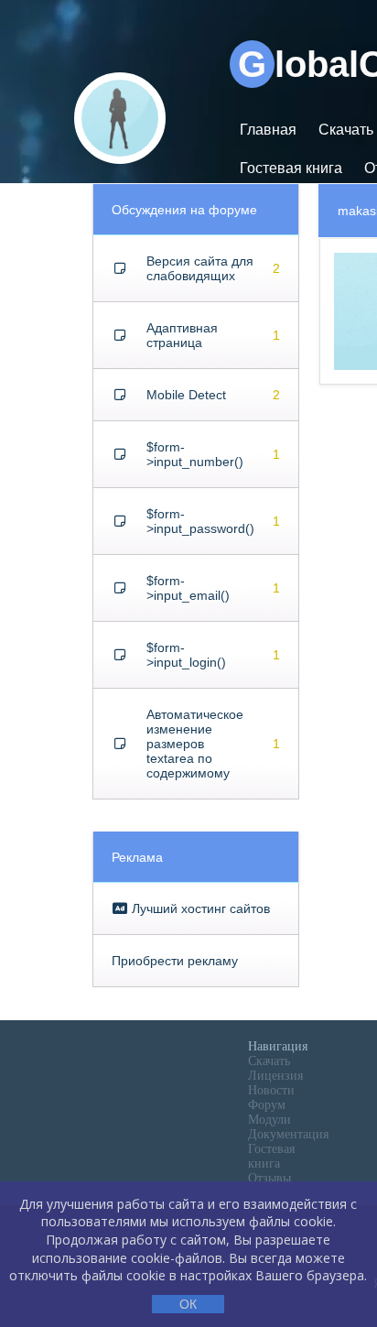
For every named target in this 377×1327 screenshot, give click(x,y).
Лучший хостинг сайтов (199, 908)
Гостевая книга (291, 168)
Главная (268, 129)
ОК (188, 1304)
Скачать (269, 1061)
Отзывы (269, 1178)
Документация (288, 1134)
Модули (269, 1119)
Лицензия (275, 1075)
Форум (266, 1105)
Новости (271, 1090)
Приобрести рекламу (175, 960)
